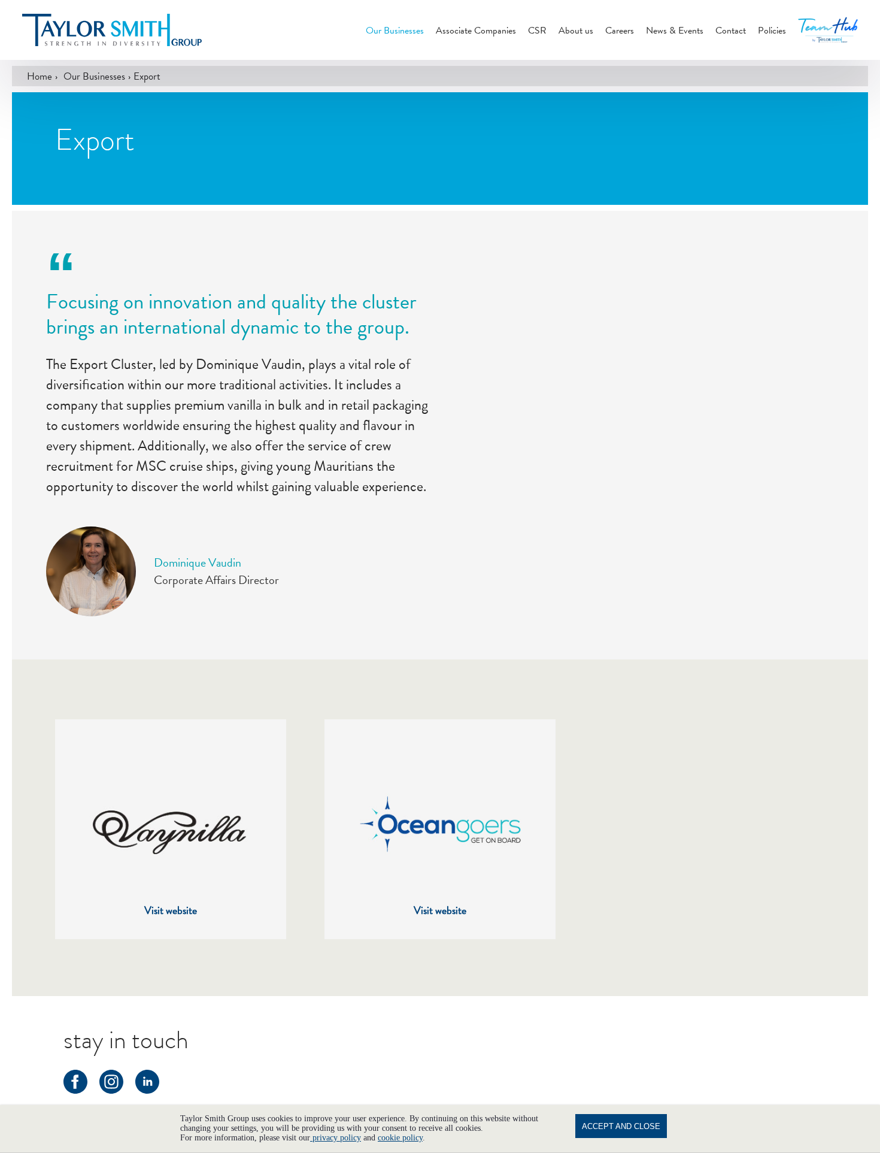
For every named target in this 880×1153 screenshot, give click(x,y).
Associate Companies (476, 30)
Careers (619, 30)
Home (39, 76)
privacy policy (335, 1137)
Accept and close (621, 1126)
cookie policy (400, 1137)
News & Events (674, 30)
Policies (772, 30)
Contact (730, 30)
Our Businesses (395, 30)
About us (576, 30)
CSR (537, 30)
